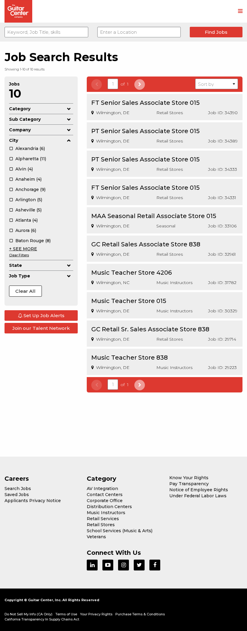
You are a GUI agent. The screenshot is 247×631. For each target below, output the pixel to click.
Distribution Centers (109, 506)
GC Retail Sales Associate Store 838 (145, 244)
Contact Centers (105, 494)
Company (20, 130)
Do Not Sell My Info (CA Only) (28, 614)
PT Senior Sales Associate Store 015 (145, 131)
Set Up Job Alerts (43, 315)
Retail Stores (101, 524)
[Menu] (240, 11)
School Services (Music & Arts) (119, 530)
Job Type (19, 276)
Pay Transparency (189, 483)
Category (19, 108)
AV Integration (102, 488)
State (15, 265)
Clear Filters (19, 255)
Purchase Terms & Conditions (140, 614)
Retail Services (103, 518)
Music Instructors (106, 512)
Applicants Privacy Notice (33, 500)
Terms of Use (66, 614)
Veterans (96, 536)
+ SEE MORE (23, 248)
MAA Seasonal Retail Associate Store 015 (153, 216)
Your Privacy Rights (96, 614)
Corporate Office (105, 500)
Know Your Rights (188, 477)
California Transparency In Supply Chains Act (42, 619)
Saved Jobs (17, 494)
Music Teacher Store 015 (128, 301)
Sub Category (25, 119)
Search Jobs (18, 488)
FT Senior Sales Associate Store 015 (145, 102)
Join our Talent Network (41, 328)
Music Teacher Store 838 (129, 357)
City (13, 140)
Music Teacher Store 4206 (131, 272)
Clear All (25, 291)
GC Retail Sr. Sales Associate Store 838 (150, 329)
